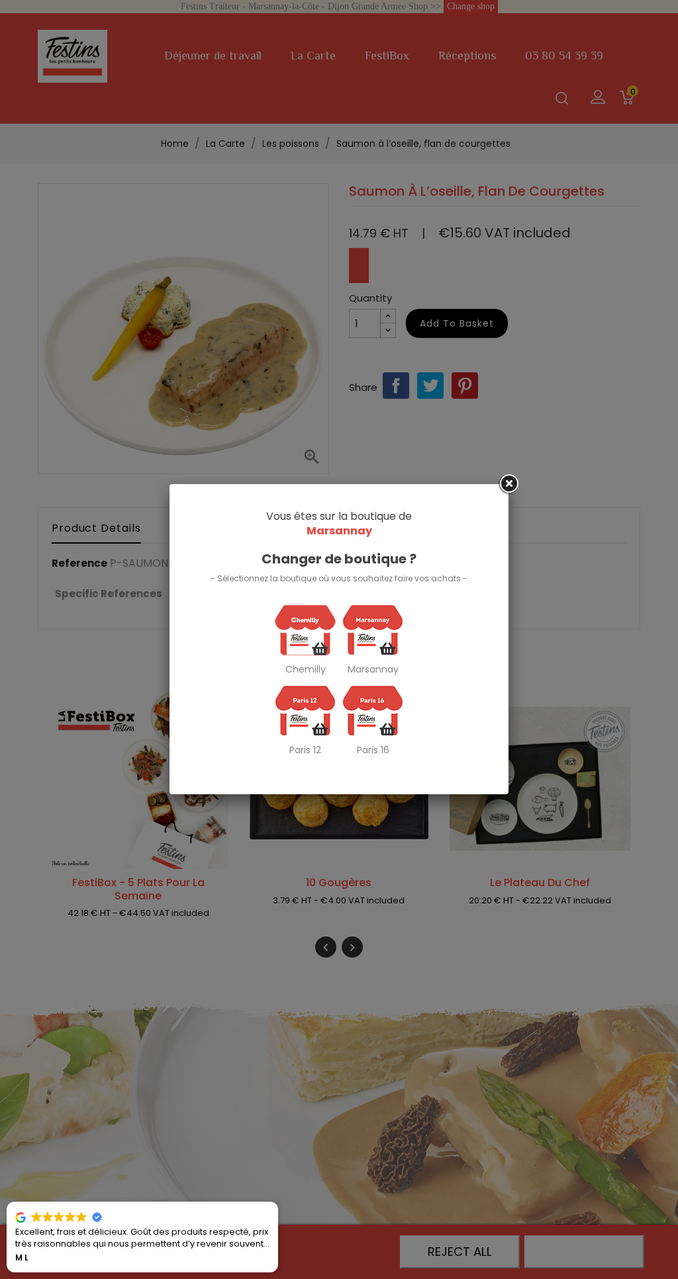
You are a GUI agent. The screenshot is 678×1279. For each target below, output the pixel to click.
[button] (277, 1202)
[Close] (508, 484)
